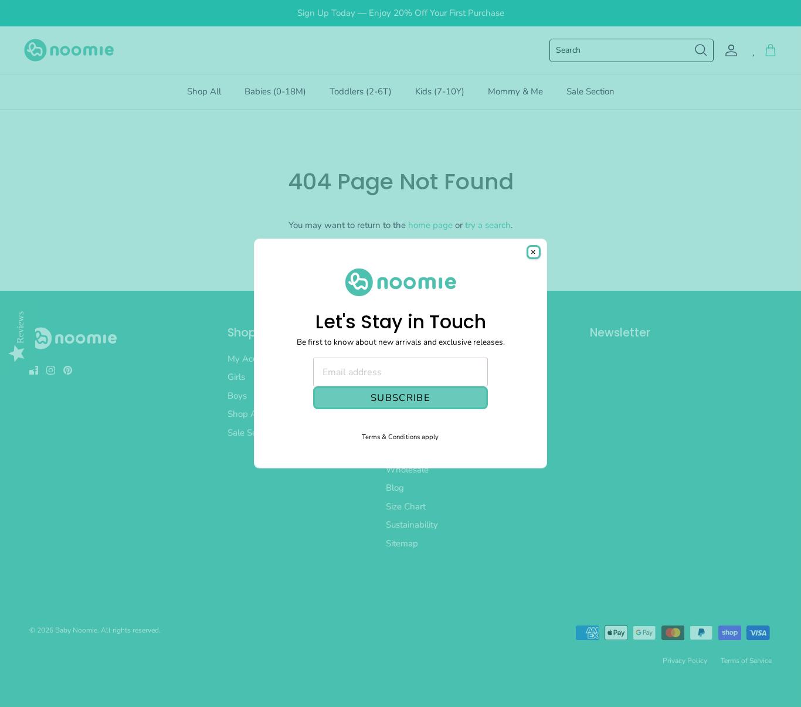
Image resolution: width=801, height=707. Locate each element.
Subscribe (400, 398)
